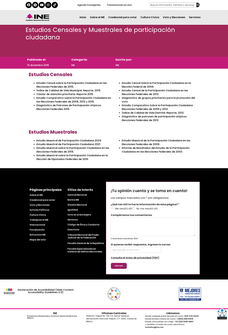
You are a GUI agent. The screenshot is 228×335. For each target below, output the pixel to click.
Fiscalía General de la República (85, 243)
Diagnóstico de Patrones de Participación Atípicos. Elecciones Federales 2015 (69, 107)
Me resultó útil (123, 208)
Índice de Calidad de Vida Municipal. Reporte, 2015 (68, 90)
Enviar (119, 265)
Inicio (83, 17)
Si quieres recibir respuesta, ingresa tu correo (140, 244)
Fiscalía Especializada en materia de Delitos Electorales (84, 250)
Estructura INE (37, 234)
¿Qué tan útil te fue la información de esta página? (145, 204)
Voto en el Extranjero (79, 214)
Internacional (37, 224)
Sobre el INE (97, 17)
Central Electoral (77, 194)
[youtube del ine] (42, 5)
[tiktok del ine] (55, 5)
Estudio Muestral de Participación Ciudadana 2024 (68, 140)
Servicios (195, 17)
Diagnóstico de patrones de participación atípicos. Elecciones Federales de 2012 (154, 118)
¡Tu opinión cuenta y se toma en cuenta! (149, 191)
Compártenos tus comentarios (131, 215)
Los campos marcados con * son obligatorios (140, 198)
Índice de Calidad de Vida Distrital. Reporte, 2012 (153, 113)
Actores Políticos (39, 209)
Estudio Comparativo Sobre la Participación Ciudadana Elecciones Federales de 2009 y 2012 (157, 107)
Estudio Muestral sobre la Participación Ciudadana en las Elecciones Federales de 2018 (72, 149)
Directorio (73, 229)
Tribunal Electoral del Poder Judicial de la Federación (83, 236)
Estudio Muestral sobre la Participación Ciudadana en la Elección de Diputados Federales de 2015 (72, 157)
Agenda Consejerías (88, 5)
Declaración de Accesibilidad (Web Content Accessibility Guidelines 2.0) (46, 291)
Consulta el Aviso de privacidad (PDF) (135, 258)
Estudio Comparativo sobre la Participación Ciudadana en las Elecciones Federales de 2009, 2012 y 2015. (73, 99)
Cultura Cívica (150, 17)
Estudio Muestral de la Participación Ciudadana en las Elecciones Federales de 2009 (156, 142)
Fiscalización (37, 229)
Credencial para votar (122, 17)
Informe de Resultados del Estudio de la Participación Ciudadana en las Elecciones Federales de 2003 (156, 149)
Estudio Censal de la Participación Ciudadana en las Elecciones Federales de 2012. (155, 92)
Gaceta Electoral (77, 204)
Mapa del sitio (38, 239)
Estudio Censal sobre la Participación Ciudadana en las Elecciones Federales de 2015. (71, 85)
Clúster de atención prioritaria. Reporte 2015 (64, 94)
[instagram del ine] (48, 5)
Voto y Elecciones (174, 17)
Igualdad (72, 209)
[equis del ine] (35, 5)
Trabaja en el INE (39, 219)
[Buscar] (198, 5)
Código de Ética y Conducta (83, 224)
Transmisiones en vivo (119, 5)
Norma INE (73, 199)
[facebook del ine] (29, 5)
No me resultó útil (146, 208)
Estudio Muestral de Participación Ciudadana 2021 (68, 144)
